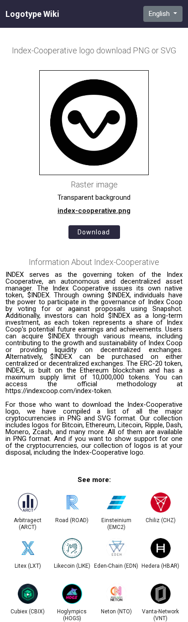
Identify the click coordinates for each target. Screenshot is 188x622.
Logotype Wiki (32, 14)
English (160, 14)
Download (94, 232)
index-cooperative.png (94, 211)
